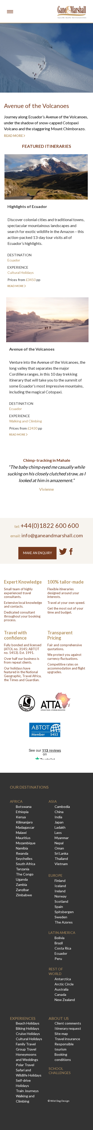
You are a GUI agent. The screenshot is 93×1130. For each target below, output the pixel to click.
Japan (59, 822)
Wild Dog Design (59, 1100)
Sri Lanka (61, 853)
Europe (55, 875)
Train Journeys (27, 1091)
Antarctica (63, 979)
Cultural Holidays (29, 1039)
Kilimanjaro (24, 822)
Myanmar (62, 838)
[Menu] (10, 11)
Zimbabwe (24, 895)
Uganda (22, 879)
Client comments (68, 1023)
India (58, 817)
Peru (58, 958)
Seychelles (24, 858)
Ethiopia (22, 812)
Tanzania (22, 869)
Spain (59, 906)
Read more (13, 136)
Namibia (22, 848)
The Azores (64, 922)
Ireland (60, 891)
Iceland (60, 886)
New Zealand (65, 1000)
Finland (60, 880)
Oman (59, 848)
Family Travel (26, 1044)
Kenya (21, 817)
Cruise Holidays (28, 1033)
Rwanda (22, 853)
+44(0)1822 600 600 (50, 525)
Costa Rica (63, 948)
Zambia (21, 884)
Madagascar (25, 827)
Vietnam (61, 864)
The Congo (24, 874)
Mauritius (23, 838)
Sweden (61, 917)
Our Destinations (29, 787)
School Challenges (60, 1070)
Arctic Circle (64, 984)
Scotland (61, 901)
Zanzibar (22, 890)
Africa (16, 801)
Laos (58, 832)
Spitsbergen (64, 912)
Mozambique (25, 843)
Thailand (61, 858)
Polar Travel (25, 1065)
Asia (53, 801)
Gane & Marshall (71, 12)
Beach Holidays (27, 1023)
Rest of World (56, 971)
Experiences (22, 1018)
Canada (60, 994)
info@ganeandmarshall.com (52, 535)
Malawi (21, 832)
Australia (61, 989)
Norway (60, 896)
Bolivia (59, 938)
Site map (61, 1033)
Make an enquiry (37, 553)
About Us (59, 1018)
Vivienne (46, 489)
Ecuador (61, 953)
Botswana (23, 806)
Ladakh (60, 827)
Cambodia (62, 806)
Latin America (62, 932)
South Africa (25, 864)
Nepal (59, 843)
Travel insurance (67, 1039)
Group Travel (26, 1049)
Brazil (59, 943)
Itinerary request (68, 1028)
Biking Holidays (27, 1028)
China (59, 812)
